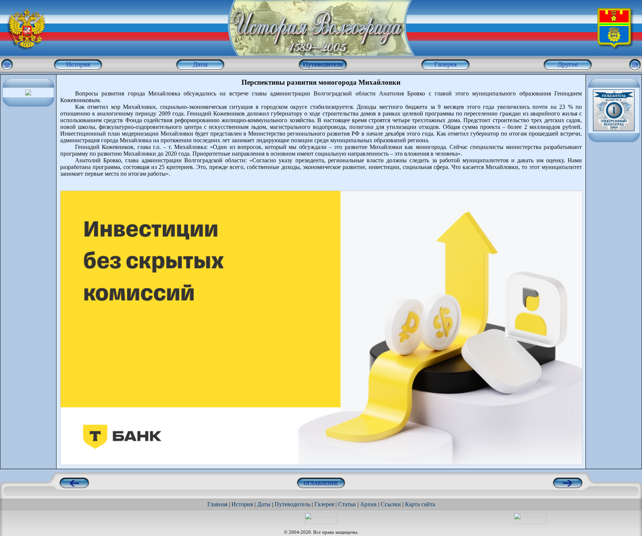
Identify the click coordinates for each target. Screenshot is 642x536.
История (242, 504)
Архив (368, 504)
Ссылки (391, 504)
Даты (263, 504)
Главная (217, 504)
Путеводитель (292, 504)
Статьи (347, 504)
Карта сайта (420, 504)
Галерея (324, 504)
